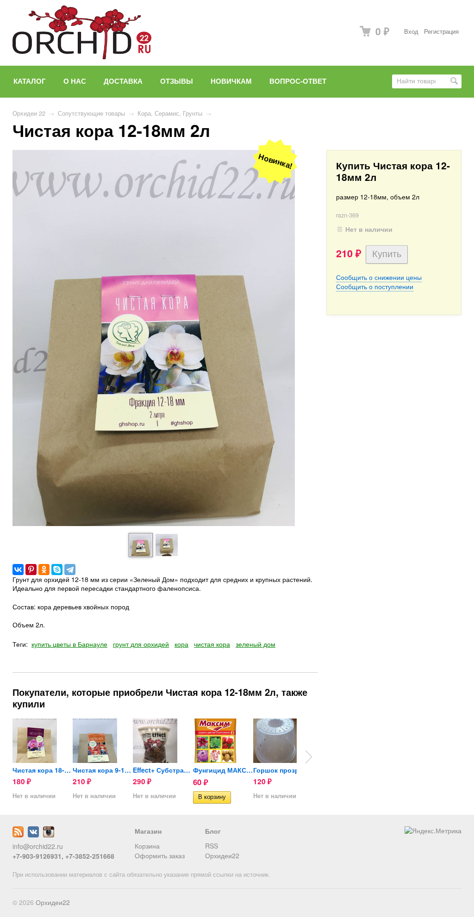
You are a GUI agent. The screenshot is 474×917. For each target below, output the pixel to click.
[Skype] (56, 569)
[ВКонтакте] (18, 569)
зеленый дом (255, 644)
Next (309, 757)
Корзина (147, 845)
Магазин (148, 831)
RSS (211, 845)
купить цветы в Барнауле (69, 644)
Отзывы (176, 81)
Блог (213, 831)
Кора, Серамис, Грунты (169, 113)
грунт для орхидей (141, 644)
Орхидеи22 (222, 855)
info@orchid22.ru (37, 846)
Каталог (29, 81)
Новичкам (231, 81)
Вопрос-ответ (297, 81)
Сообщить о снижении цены (379, 277)
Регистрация (441, 31)
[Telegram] (69, 569)
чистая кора (212, 644)
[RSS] (18, 835)
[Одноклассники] (44, 569)
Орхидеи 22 (28, 113)
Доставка (123, 81)
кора (181, 644)
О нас (74, 81)
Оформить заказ (160, 855)
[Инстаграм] (48, 835)
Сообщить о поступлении (374, 286)
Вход (411, 31)
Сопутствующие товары (91, 113)
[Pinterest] (31, 569)
